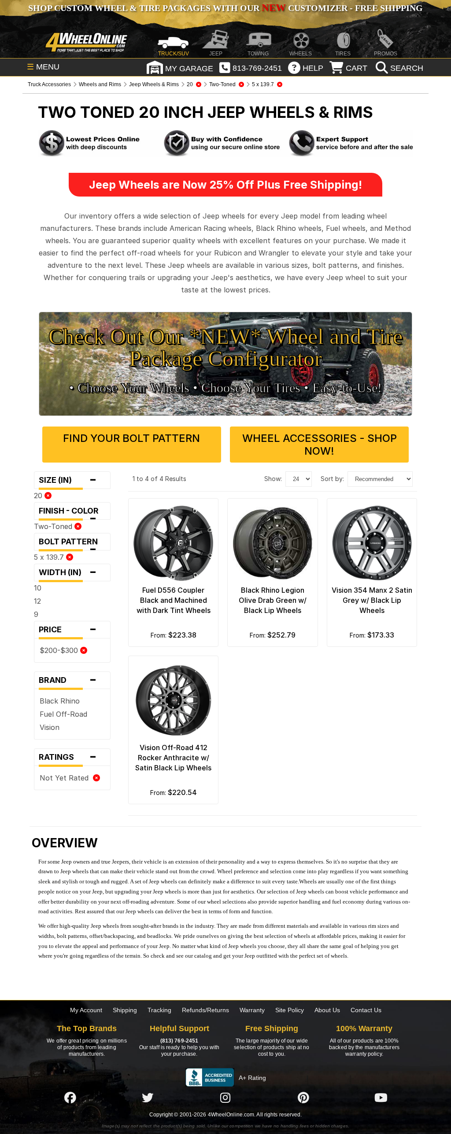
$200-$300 (60, 650)
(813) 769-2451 (179, 1041)
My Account (86, 1010)
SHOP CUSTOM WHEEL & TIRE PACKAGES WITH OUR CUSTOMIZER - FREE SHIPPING (225, 8)
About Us (327, 1010)
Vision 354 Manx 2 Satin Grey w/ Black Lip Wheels (372, 600)
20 (39, 495)
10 (37, 587)
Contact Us (366, 1010)
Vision (49, 727)
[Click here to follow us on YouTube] (381, 1097)
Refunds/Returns (205, 1010)
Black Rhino (60, 700)
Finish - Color (71, 513)
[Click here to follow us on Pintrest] (303, 1097)
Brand (68, 680)
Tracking (159, 1010)
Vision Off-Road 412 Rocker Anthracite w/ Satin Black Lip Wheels (173, 757)
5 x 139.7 (50, 557)
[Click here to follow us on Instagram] (225, 1097)
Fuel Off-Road (63, 714)
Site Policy (289, 1010)
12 (37, 601)
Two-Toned (54, 526)
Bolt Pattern (71, 544)
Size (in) (68, 480)
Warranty (252, 1010)
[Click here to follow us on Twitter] (147, 1097)
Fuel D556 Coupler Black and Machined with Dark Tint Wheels (174, 600)
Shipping (125, 1010)
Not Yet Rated (66, 777)
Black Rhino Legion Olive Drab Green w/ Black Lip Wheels (273, 600)
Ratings (68, 757)
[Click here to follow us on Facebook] (70, 1097)
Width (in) (68, 572)
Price (68, 629)
